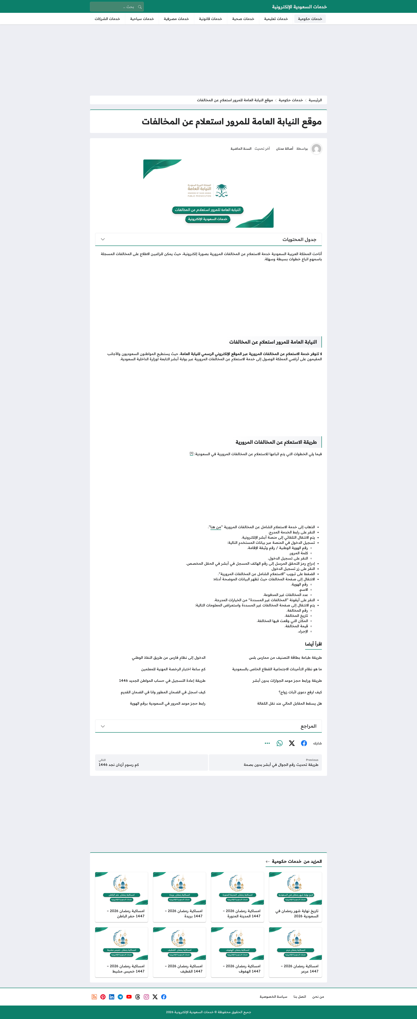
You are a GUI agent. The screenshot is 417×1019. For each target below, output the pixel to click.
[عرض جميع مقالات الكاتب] (316, 148)
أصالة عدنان (284, 149)
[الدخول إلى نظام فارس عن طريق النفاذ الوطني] (150, 657)
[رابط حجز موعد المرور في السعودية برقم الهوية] (150, 703)
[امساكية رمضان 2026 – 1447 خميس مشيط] (121, 952)
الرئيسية (315, 100)
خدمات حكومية (291, 100)
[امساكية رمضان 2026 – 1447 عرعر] (295, 952)
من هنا (215, 527)
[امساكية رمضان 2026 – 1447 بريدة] (179, 897)
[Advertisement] (208, 60)
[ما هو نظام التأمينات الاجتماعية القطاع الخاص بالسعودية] (267, 669)
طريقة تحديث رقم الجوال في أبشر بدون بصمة (281, 764)
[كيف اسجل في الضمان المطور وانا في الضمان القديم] (150, 692)
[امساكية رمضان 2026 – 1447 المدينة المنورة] (237, 897)
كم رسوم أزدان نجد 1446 (119, 764)
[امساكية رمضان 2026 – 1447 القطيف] (179, 952)
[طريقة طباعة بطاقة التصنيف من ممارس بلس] (267, 657)
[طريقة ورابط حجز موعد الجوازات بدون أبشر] (267, 680)
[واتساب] (279, 743)
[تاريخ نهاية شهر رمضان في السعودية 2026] (295, 897)
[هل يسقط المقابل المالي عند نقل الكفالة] (267, 703)
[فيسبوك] (304, 743)
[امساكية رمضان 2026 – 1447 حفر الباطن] (121, 897)
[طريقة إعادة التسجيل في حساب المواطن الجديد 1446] (150, 680)
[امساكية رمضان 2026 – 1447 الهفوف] (237, 952)
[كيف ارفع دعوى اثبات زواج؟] (267, 692)
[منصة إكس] (292, 743)
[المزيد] (267, 743)
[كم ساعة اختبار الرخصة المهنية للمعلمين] (150, 669)
